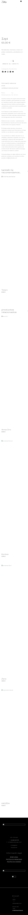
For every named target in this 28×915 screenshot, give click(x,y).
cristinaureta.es (17, 910)
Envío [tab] (3, 85)
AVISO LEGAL (14, 857)
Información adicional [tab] (8, 83)
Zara (3, 679)
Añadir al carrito (11, 63)
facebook (14, 847)
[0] (20, 2)
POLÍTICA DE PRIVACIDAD (14, 859)
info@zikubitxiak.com (13, 842)
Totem (4, 290)
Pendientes (13, 69)
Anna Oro (6, 430)
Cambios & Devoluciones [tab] (9, 88)
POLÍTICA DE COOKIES (14, 862)
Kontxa (4, 554)
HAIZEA (5, 803)
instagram (14, 845)
